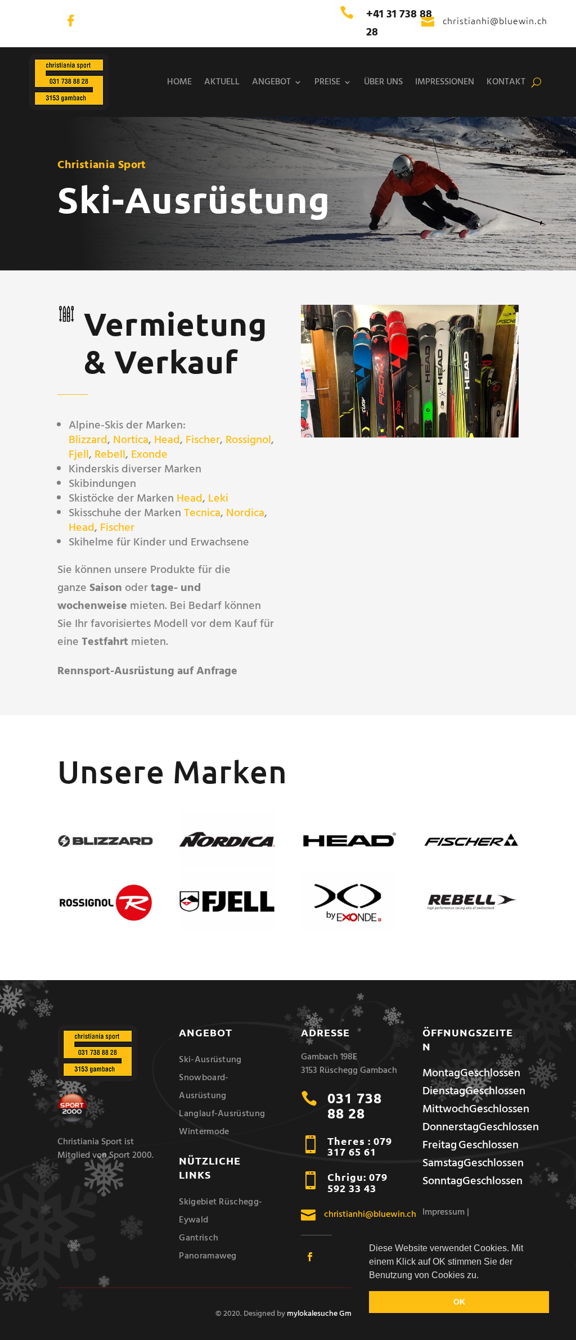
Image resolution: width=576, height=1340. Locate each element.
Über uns (383, 82)
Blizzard (88, 440)
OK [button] (459, 1301)
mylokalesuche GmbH (324, 1313)
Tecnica (202, 513)
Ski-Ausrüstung (210, 1060)
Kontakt (506, 82)
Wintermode (204, 1132)
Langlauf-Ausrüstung (222, 1114)
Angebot (271, 82)
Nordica (245, 513)
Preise (327, 82)
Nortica (130, 440)
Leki (218, 499)
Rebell (109, 455)
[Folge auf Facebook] (310, 1257)
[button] (482, 1276)
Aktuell (222, 82)
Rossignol (248, 440)
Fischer (203, 440)
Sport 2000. (131, 1155)
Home (179, 82)
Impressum (444, 1212)
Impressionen (444, 82)
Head (167, 440)
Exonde (149, 455)
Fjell (79, 455)
